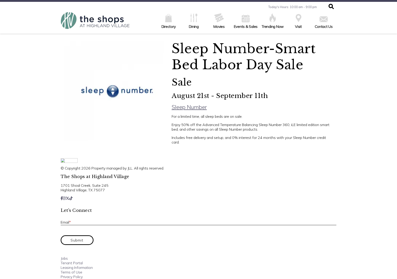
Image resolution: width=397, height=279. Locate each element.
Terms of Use (71, 272)
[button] (331, 7)
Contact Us (324, 26)
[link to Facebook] (61, 198)
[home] (95, 23)
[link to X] (67, 198)
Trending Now (273, 26)
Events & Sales (246, 26)
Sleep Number (189, 107)
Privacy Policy (72, 276)
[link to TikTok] (71, 198)
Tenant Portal (72, 263)
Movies (219, 26)
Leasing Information (77, 267)
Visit (298, 26)
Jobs (64, 258)
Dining (194, 26)
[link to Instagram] (64, 198)
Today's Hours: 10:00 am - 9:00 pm (292, 7)
